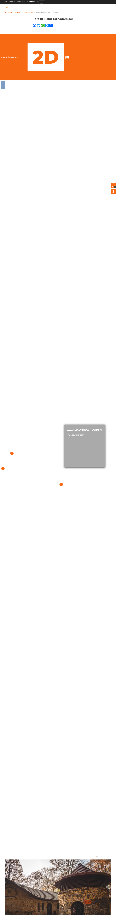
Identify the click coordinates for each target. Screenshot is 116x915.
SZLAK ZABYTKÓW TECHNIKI (15, 2)
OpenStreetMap (102, 857)
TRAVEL (32, 2)
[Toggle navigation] (41, 2)
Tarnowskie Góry (76, 435)
